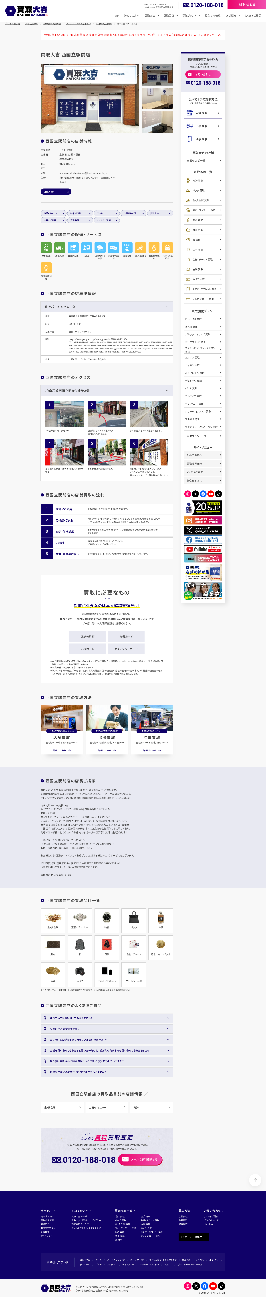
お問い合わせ (203, 74)
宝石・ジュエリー (97, 1107)
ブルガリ (168, 1264)
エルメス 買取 (192, 357)
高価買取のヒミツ (80, 1224)
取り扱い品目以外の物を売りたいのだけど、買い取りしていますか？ (87, 1061)
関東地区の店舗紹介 (52, 23)
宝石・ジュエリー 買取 (204, 210)
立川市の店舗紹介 (104, 23)
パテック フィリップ (116, 1259)
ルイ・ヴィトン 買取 (195, 373)
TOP (116, 15)
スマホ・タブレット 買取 (204, 289)
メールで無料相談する (144, 1159)
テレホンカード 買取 (203, 299)
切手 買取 (198, 249)
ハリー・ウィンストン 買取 (198, 411)
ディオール (85, 1264)
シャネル (200, 1259)
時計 (136, 1107)
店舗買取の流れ (131, 213)
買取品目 (74, 220)
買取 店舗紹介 (31, 23)
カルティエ (112, 1264)
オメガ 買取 (191, 326)
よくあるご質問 (253, 15)
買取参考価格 (213, 15)
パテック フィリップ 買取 (197, 334)
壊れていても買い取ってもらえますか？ (71, 1018)
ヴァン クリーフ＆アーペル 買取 (201, 427)
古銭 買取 (198, 269)
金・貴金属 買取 (201, 200)
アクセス (101, 213)
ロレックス (85, 1259)
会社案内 (208, 1224)
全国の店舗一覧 (196, 160)
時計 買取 (198, 180)
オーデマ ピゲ (137, 1259)
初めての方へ (131, 15)
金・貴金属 (49, 1107)
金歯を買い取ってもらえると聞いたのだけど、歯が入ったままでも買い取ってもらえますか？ (99, 1050)
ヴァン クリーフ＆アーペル (190, 1264)
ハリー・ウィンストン (149, 1264)
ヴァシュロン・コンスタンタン (163, 1259)
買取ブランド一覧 (197, 436)
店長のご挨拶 (50, 220)
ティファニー (128, 1264)
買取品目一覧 (123, 1211)
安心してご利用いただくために (86, 1227)
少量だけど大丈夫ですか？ (64, 1029)
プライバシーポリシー (214, 1220)
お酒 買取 (198, 220)
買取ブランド (47, 1216)
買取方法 (154, 213)
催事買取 (151, 737)
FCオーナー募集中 (191, 1237)
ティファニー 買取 (194, 404)
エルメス (186, 1259)
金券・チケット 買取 (203, 259)
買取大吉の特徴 (79, 1216)
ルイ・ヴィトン (215, 1259)
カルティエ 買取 (193, 396)
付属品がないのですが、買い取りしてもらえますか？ (78, 1072)
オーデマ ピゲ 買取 (195, 342)
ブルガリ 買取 (192, 419)
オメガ (98, 1259)
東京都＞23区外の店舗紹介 (78, 23)
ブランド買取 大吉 (12, 23)
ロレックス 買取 (193, 319)
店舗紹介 (45, 1224)
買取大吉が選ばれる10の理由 (86, 1220)
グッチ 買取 (191, 388)
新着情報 (45, 1231)
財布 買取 (198, 230)
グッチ (99, 1264)
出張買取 (106, 737)
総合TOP (46, 1211)
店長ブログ (49, 191)
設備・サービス (50, 213)
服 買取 (197, 240)
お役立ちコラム (195, 480)
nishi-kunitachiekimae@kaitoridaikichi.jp (83, 173)
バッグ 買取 (199, 190)
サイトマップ (46, 1235)
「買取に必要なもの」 (184, 35)
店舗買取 (61, 737)
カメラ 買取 (199, 279)
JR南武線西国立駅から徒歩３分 (67, 390)
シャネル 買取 (192, 365)
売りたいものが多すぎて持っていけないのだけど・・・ (79, 1039)
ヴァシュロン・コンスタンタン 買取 (200, 349)
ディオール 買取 (193, 380)
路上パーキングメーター (61, 307)
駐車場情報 (75, 213)
